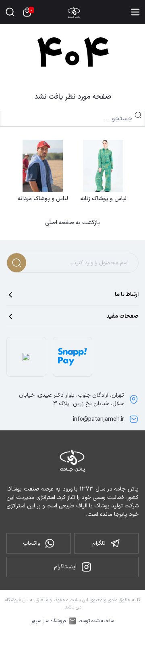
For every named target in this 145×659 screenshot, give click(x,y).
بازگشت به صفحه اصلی (72, 223)
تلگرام (99, 543)
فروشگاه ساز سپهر (48, 621)
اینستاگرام (65, 567)
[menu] (135, 12)
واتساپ (31, 543)
